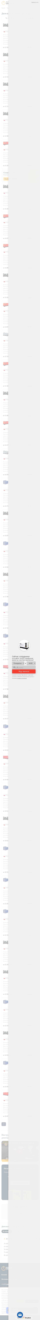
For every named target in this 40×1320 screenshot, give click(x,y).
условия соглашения (22, 678)
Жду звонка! (24, 671)
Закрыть (34, 2)
